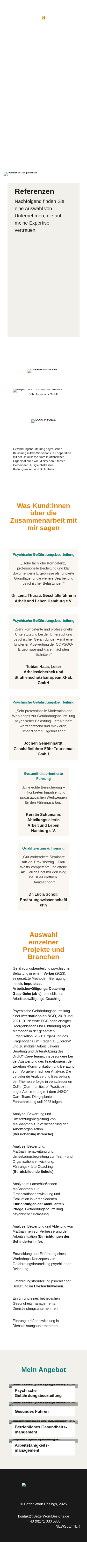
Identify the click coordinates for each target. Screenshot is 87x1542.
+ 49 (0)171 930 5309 (43, 1521)
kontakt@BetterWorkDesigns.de (43, 1516)
